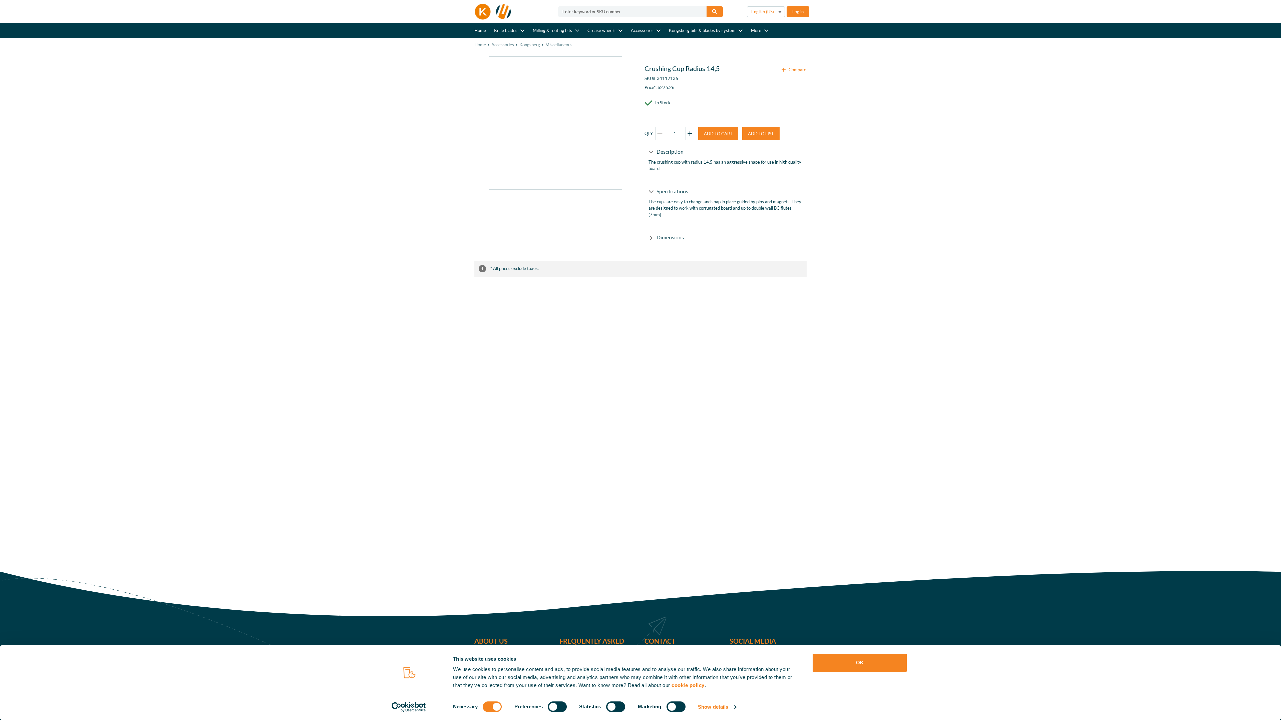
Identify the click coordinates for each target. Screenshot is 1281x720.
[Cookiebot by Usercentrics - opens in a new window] (409, 707)
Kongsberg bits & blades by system (702, 30)
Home (480, 30)
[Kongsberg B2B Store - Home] (493, 12)
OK (860, 662)
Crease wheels (601, 30)
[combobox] (629, 12)
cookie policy (688, 685)
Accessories (642, 30)
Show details (713, 707)
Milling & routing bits (552, 30)
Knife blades (505, 30)
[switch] (557, 706)
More (756, 30)
